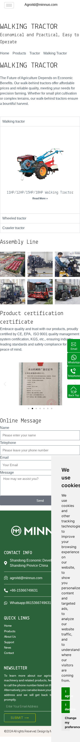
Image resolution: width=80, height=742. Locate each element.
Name (4, 428)
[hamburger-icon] (9, 5)
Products (9, 631)
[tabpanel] (40, 169)
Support (9, 642)
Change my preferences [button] (67, 722)
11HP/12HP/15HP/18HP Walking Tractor (40, 193)
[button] (4, 383)
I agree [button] (67, 693)
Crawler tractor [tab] (13, 228)
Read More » (40, 198)
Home (8, 625)
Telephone (8, 443)
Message (7, 472)
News (7, 647)
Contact (9, 653)
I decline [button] (67, 707)
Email (4, 457)
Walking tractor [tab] (13, 121)
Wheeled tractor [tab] (14, 218)
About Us (10, 636)
